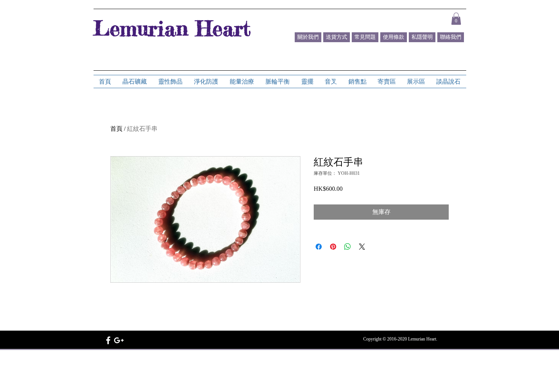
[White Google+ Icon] (119, 340)
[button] (456, 19)
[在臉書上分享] (318, 246)
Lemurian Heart (172, 28)
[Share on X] (362, 246)
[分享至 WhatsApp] (347, 246)
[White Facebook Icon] (108, 340)
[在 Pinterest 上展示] (333, 246)
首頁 (116, 128)
